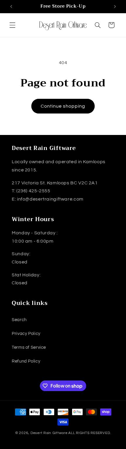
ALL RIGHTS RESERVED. (89, 433)
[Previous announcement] (11, 6)
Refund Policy (26, 361)
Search (19, 320)
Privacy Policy (26, 333)
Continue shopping (63, 106)
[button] (12, 25)
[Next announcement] (114, 6)
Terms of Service (29, 347)
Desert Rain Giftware (49, 433)
